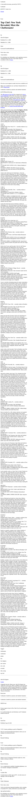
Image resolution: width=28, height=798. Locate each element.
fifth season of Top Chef (8, 94)
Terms (11, 59)
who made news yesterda (19, 99)
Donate (2, 11)
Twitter (2, 682)
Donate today (6, 87)
